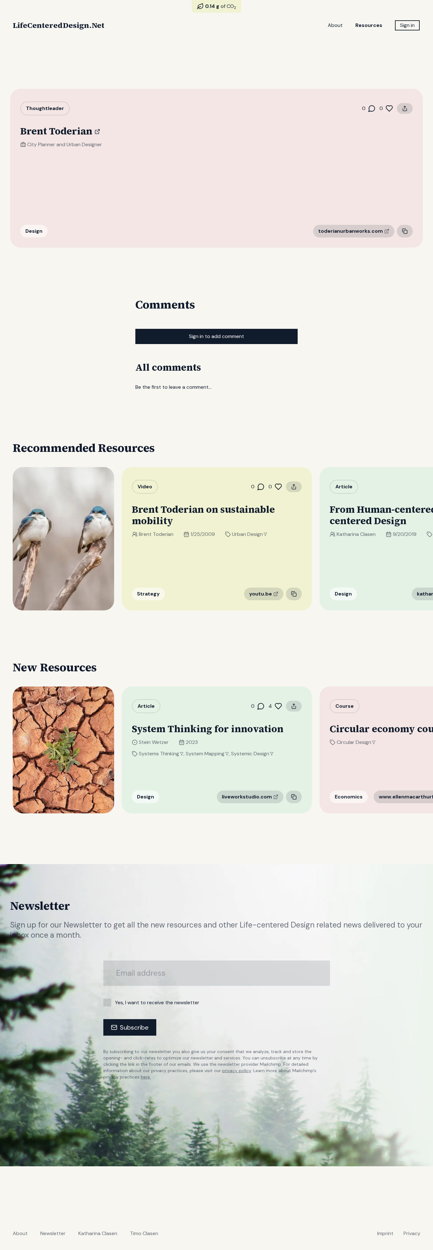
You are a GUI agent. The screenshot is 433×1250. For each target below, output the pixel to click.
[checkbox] (107, 1002)
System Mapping (205, 753)
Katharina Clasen (356, 534)
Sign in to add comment (216, 336)
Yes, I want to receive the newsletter (157, 1002)
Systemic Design (250, 753)
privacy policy (236, 1070)
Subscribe (134, 1027)
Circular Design (354, 742)
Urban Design (247, 534)
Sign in (407, 25)
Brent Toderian (156, 534)
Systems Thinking (159, 753)
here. (146, 1077)
